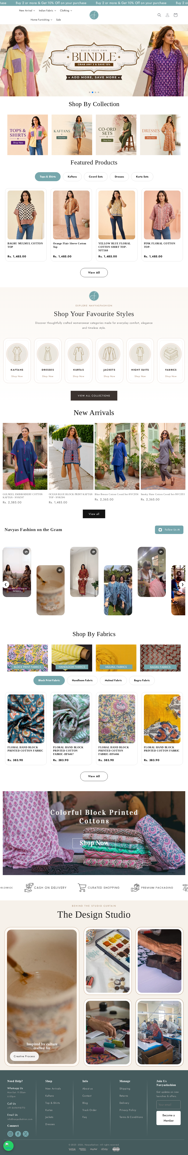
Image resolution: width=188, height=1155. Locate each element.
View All (94, 273)
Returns (124, 1096)
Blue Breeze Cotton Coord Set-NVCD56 (117, 494)
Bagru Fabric (142, 680)
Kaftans (72, 176)
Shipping (125, 1088)
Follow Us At (172, 529)
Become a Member (168, 1118)
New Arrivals (53, 1088)
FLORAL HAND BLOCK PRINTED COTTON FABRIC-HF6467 (68, 751)
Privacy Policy (128, 1110)
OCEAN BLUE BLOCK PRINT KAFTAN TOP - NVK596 (71, 496)
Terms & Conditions (131, 1117)
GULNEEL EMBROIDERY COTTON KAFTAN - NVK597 (23, 496)
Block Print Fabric (49, 680)
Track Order (89, 1110)
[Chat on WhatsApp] (8, 1146)
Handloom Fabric (82, 680)
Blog (85, 1103)
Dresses (119, 176)
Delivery (124, 1103)
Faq (84, 1117)
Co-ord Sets (96, 176)
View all (94, 514)
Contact (86, 1096)
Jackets (49, 1117)
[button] (159, 15)
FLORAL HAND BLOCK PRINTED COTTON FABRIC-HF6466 (113, 751)
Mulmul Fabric (113, 680)
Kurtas (49, 1110)
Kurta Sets (142, 176)
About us (87, 1088)
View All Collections (94, 395)
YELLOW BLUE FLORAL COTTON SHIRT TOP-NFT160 (114, 247)
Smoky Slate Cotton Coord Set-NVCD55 (163, 494)
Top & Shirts (52, 1103)
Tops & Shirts (48, 176)
